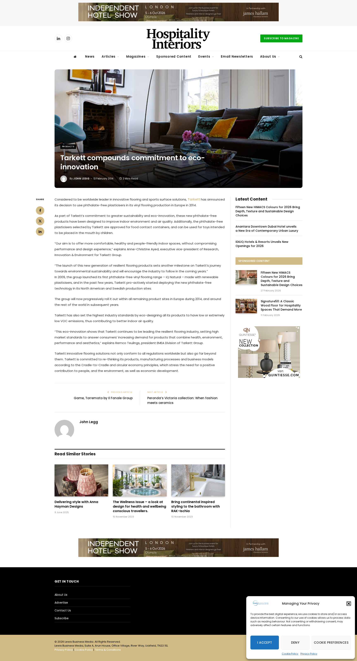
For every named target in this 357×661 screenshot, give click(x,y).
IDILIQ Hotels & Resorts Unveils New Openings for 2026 (262, 244)
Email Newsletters (237, 56)
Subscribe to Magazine (281, 38)
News (90, 56)
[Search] (300, 56)
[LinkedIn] (40, 231)
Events (204, 56)
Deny (295, 642)
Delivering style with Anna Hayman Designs (76, 504)
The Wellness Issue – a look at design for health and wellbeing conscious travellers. (139, 506)
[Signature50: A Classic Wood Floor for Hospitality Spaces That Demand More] (246, 306)
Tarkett (194, 199)
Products (68, 146)
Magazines (136, 56)
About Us (268, 56)
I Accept (264, 642)
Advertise (61, 602)
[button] (349, 604)
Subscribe (62, 618)
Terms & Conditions (108, 650)
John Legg (81, 178)
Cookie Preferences (331, 642)
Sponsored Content (173, 56)
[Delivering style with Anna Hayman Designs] (81, 480)
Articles (108, 56)
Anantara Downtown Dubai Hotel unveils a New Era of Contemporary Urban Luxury (267, 228)
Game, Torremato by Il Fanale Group (103, 398)
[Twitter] (40, 221)
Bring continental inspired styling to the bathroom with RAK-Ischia (195, 506)
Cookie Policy (290, 653)
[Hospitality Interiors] (178, 38)
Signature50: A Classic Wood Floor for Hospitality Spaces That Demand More (281, 305)
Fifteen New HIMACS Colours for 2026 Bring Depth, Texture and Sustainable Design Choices (268, 211)
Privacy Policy (308, 653)
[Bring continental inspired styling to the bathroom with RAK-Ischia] (198, 480)
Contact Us (63, 610)
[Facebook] (40, 210)
